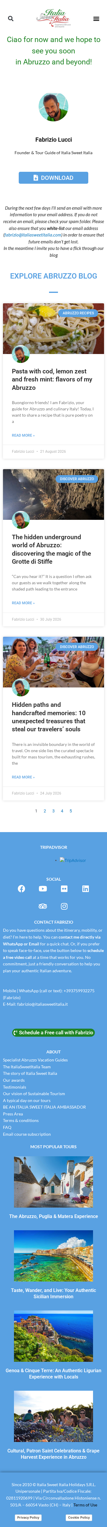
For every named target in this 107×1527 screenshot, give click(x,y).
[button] (11, 19)
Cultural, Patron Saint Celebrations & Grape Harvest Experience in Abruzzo (53, 1454)
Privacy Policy (28, 1517)
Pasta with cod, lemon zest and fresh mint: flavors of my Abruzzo (52, 379)
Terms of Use (85, 1504)
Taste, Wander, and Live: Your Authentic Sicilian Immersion (53, 1293)
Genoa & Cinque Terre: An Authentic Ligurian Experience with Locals (53, 1374)
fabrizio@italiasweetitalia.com (32, 234)
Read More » (23, 435)
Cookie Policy (79, 1517)
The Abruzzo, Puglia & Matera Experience (53, 1216)
